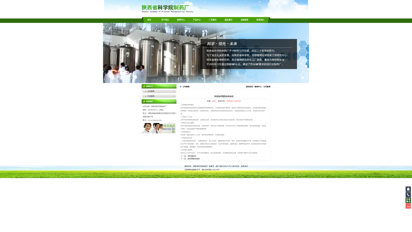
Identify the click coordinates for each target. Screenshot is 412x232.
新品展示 (229, 20)
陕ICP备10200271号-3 (224, 166)
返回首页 (249, 87)
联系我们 (260, 20)
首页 (149, 20)
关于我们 (165, 20)
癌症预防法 (192, 156)
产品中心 (197, 20)
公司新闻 (148, 91)
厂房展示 (213, 20)
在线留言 (244, 20)
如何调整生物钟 (194, 159)
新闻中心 (181, 20)
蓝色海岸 (244, 166)
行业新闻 (148, 96)
